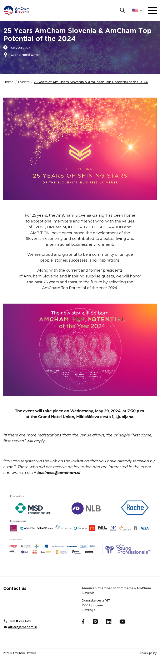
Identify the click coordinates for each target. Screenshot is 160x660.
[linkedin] (108, 621)
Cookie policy (148, 653)
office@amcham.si (22, 627)
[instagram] (95, 621)
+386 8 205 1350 (19, 621)
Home (8, 82)
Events (24, 82)
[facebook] (83, 621)
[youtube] (122, 621)
